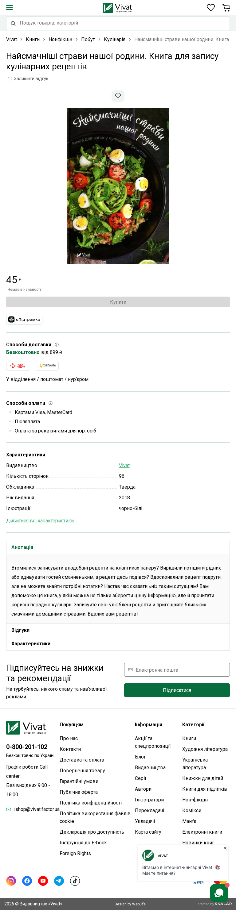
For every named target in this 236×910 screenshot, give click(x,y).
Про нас (69, 738)
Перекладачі (149, 810)
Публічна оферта (79, 792)
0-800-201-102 (26, 747)
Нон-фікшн (195, 800)
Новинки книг (198, 843)
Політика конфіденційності (91, 803)
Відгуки (20, 630)
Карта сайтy (148, 832)
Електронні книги (202, 832)
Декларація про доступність (92, 832)
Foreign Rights (75, 853)
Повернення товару (82, 771)
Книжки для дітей (202, 778)
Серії (140, 778)
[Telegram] (59, 881)
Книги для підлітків (204, 789)
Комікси (191, 810)
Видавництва (150, 767)
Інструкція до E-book (83, 843)
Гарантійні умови (79, 781)
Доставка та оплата (82, 760)
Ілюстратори (149, 800)
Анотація (22, 547)
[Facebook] (27, 881)
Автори (143, 789)
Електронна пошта (157, 670)
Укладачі (145, 821)
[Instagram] (11, 881)
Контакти (70, 749)
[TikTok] (75, 881)
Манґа (189, 821)
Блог (140, 757)
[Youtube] (43, 881)
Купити (118, 302)
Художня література (205, 749)
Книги (189, 738)
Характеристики (30, 644)
